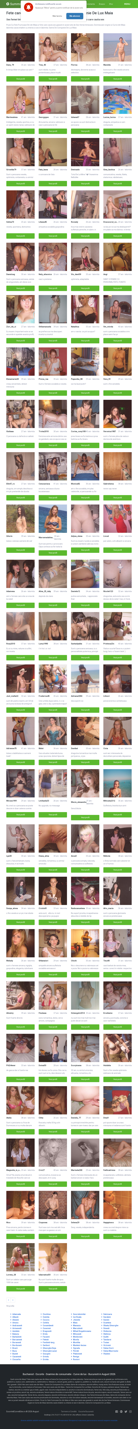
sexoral (100, 1420)
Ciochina (46, 1314)
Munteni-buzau (79, 1345)
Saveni (106, 1320)
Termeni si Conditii (69, 1411)
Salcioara (107, 1314)
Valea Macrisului (110, 1351)
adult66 (29, 1420)
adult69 (35, 1420)
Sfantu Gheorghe (110, 1325)
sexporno (106, 1420)
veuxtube (114, 1420)
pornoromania (92, 1420)
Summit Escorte (22, 4)
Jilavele (76, 1320)
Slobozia (107, 1331)
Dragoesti (46, 1331)
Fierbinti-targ (48, 1342)
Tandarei (107, 1340)
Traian (106, 1342)
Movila (76, 1340)
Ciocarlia (16, 1359)
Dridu (45, 1334)
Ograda (76, 1348)
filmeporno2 (73, 1420)
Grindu (45, 1357)
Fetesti (45, 1340)
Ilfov (111, 4)
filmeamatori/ (63, 1420)
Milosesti (77, 1334)
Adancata (16, 1314)
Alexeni (15, 1320)
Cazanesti (16, 1357)
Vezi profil (20, 79)
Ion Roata (77, 1317)
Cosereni (46, 1328)
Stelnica (107, 1334)
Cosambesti (47, 1325)
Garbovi (46, 1345)
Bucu (14, 1351)
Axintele (15, 1331)
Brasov (102, 4)
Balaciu (15, 1334)
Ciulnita (45, 1317)
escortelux (54, 1420)
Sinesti (106, 1328)
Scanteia (107, 1323)
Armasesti (17, 1328)
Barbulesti (16, 1337)
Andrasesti (17, 1325)
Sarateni (107, 1317)
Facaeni (46, 1337)
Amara (15, 1323)
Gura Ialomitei (79, 1314)
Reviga (76, 1357)
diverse (23, 1420)
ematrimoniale (44, 1420)
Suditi (105, 1337)
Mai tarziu (57, 16)
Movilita (76, 1342)
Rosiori (76, 1359)
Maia (75, 1323)
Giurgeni (46, 1354)
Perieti (76, 1351)
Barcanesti (17, 1340)
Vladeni (106, 1354)
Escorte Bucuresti (86, 1411)
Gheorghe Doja (49, 1348)
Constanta (90, 4)
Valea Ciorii (108, 1348)
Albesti (15, 1317)
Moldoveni (77, 1337)
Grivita (45, 1359)
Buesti (15, 1354)
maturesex (82, 1420)
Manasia (77, 1325)
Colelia (45, 1323)
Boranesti (16, 1342)
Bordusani (17, 1345)
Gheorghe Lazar (49, 1351)
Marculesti (77, 1328)
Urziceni (107, 1345)
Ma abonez (75, 16)
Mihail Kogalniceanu (82, 1331)
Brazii (15, 1348)
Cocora (45, 1320)
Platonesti (77, 1354)
